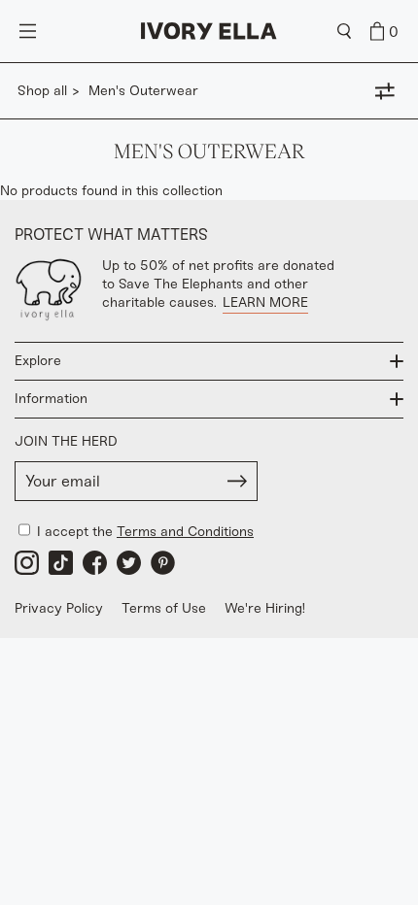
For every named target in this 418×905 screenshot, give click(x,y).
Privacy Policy (59, 608)
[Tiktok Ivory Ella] (61, 563)
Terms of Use (164, 608)
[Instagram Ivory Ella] (27, 563)
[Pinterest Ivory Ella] (163, 563)
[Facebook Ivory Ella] (95, 563)
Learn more (265, 302)
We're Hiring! (265, 608)
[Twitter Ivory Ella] (129, 563)
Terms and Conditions (185, 531)
